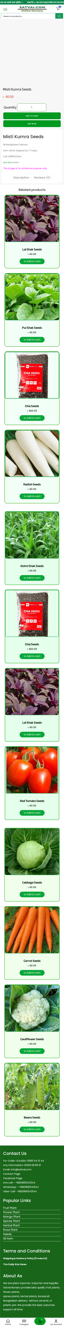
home (8, 1324)
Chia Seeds (32, 406)
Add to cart (32, 116)
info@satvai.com (21, 1169)
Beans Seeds (32, 1117)
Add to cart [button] (34, 261)
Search (59, 16)
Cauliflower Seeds (32, 1039)
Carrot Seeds (32, 961)
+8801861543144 (29, 1187)
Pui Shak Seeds (32, 328)
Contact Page (11, 1174)
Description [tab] (21, 177)
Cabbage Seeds (32, 882)
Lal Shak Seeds (32, 249)
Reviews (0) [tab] (42, 177)
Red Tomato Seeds (32, 801)
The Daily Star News (15, 1264)
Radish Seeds (32, 484)
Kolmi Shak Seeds (32, 566)
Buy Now (32, 123)
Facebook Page (12, 1178)
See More (8, 162)
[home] (8, 1321)
